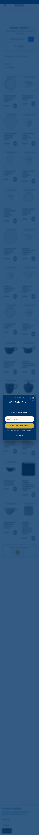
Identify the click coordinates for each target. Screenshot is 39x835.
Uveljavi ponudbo (19, 426)
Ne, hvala (19, 436)
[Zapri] (33, 398)
